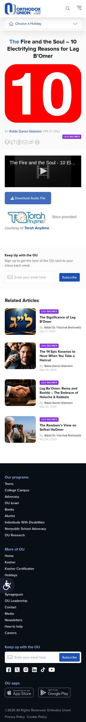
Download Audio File (29, 198)
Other (13, 105)
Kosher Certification (19, 569)
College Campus (17, 490)
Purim (13, 60)
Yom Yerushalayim (18, 189)
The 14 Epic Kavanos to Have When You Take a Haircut (57, 355)
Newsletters (13, 620)
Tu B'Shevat (17, 137)
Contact (10, 607)
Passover (15, 69)
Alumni (10, 516)
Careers (11, 633)
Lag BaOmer (72, 136)
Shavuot (15, 87)
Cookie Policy (37, 716)
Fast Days (16, 96)
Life (7, 582)
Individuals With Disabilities (25, 522)
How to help (14, 626)
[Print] (37, 142)
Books (9, 509)
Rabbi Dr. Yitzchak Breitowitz (62, 327)
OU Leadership (16, 601)
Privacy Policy (15, 716)
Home (9, 556)
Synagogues (14, 594)
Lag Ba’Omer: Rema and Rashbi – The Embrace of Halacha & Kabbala (59, 392)
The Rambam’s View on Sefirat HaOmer (58, 427)
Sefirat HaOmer (20, 78)
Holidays (11, 575)
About (9, 588)
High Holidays (19, 33)
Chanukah (16, 51)
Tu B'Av (14, 128)
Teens (9, 484)
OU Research (15, 535)
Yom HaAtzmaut (17, 148)
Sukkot (14, 42)
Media (9, 614)
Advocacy (12, 497)
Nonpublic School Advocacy (25, 529)
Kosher (10, 562)
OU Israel (12, 503)
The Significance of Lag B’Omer (57, 319)
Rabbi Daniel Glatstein (58, 366)
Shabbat (15, 114)
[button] (43, 171)
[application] (43, 171)
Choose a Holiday (28, 23)
